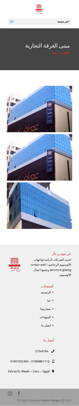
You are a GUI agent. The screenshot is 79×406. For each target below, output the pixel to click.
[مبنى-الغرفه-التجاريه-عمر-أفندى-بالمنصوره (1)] (39, 180)
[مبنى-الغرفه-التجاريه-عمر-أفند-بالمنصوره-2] (39, 229)
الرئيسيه (46, 292)
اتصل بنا (46, 325)
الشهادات (45, 317)
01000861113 (40, 361)
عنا (49, 300)
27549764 (42, 351)
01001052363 (19, 361)
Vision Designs (51, 400)
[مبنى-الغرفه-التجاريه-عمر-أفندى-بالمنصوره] (39, 132)
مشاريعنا (45, 309)
